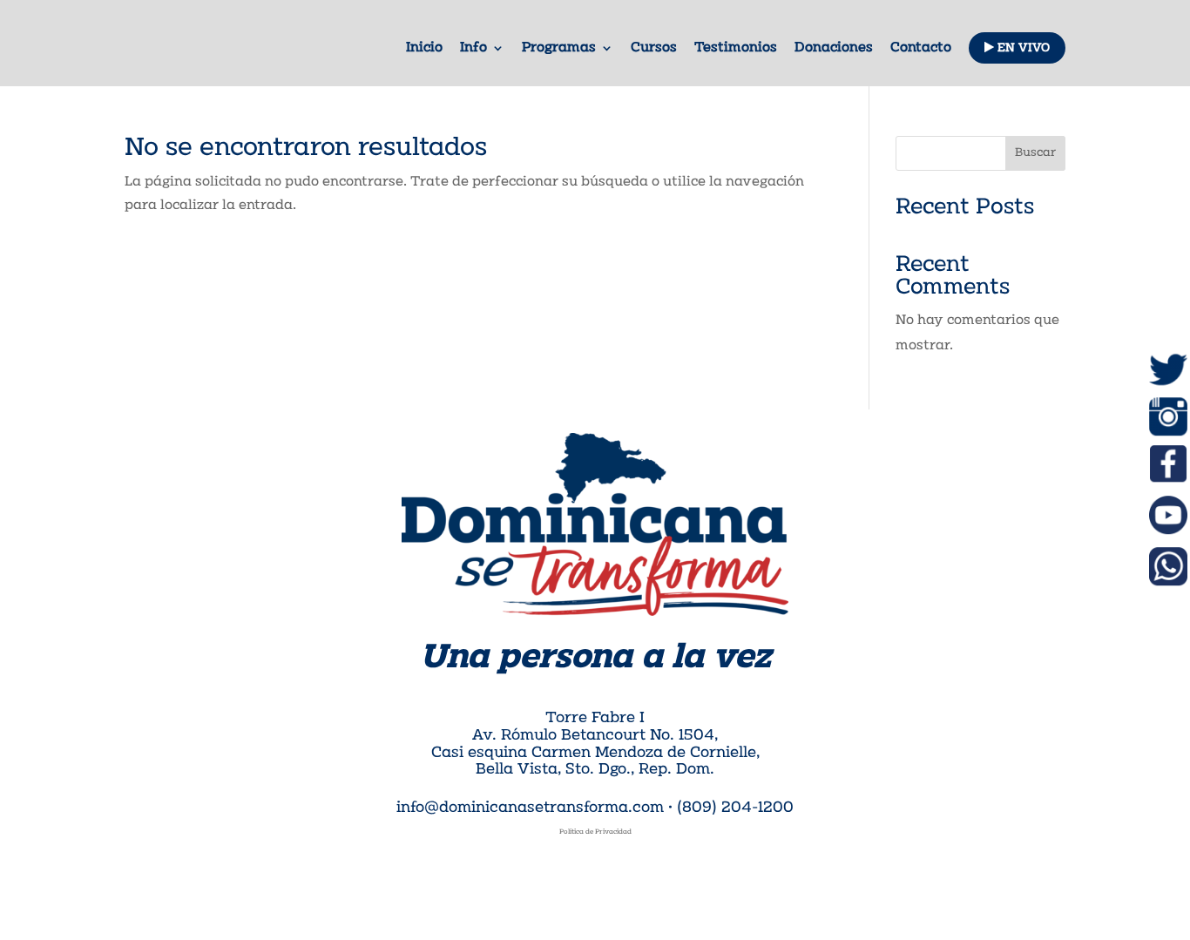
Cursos (654, 48)
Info (473, 48)
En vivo (1022, 48)
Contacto (920, 48)
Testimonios (735, 48)
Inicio (424, 48)
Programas (559, 48)
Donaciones (833, 48)
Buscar (1035, 152)
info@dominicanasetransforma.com (530, 808)
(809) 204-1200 (735, 808)
